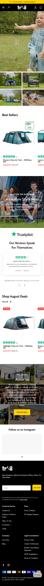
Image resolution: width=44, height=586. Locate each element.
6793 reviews (19, 280)
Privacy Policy (23, 499)
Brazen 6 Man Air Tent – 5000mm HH (17, 161)
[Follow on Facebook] (3, 565)
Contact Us (6, 510)
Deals (4, 528)
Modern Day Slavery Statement (31, 549)
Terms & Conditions (31, 558)
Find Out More (22, 412)
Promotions (6, 525)
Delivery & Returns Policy (9, 515)
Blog (3, 544)
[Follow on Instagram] (8, 565)
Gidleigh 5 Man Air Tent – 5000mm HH (18, 347)
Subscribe (36, 487)
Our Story (5, 540)
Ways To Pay (6, 521)
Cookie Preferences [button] (31, 544)
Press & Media (29, 510)
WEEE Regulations (31, 554)
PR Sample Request (31, 514)
